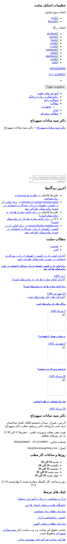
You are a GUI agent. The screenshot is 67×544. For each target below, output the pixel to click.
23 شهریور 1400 (56, 293)
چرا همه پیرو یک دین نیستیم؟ (52, 369)
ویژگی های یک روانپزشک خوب (51, 304)
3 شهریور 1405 (57, 343)
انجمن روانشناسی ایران (51, 517)
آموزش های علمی (47, 93)
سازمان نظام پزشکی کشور (49, 523)
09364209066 (58, 68)
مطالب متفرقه (49, 113)
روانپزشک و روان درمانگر (43, 96)
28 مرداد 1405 (57, 376)
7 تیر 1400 (60, 276)
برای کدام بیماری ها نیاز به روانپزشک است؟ (44, 286)
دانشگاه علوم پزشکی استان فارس (45, 505)
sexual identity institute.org (43, 225)
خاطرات (46, 106)
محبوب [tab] (54, 246)
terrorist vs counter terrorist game (39, 201)
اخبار (55, 110)
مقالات (54, 103)
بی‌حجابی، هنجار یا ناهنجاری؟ (52, 336)
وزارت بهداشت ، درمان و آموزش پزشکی (41, 498)
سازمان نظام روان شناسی (50, 511)
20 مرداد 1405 (57, 408)
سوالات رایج (51, 100)
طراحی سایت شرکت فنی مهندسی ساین (42, 539)
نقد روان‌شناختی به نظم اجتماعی (49, 401)
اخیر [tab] (55, 249)
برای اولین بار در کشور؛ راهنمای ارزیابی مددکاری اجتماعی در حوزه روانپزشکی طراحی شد (29, 205)
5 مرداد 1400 (58, 310)
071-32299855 (57, 74)
